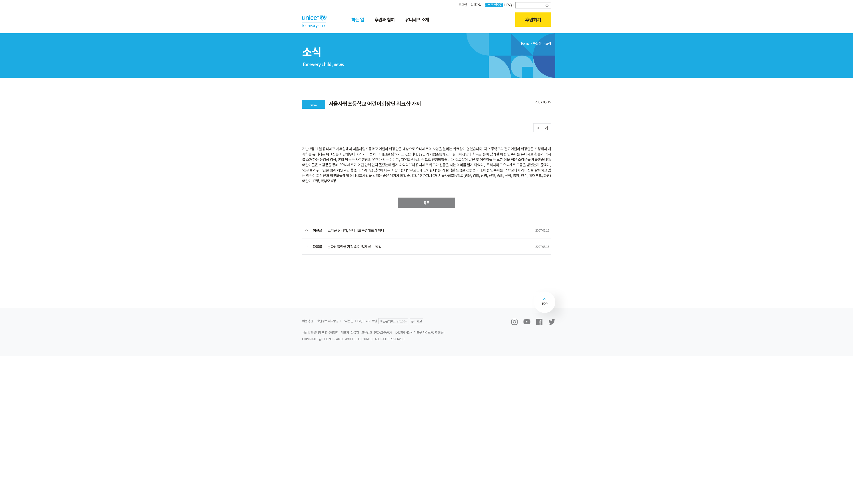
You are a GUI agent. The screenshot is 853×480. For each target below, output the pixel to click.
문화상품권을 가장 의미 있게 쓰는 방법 (354, 246)
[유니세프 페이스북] (539, 321)
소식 (548, 43)
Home (525, 43)
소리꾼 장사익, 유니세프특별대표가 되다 (355, 230)
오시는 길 (348, 321)
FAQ (509, 4)
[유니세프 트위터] (551, 321)
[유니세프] (314, 21)
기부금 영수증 (494, 4)
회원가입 (475, 4)
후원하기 (533, 19)
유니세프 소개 (417, 19)
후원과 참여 (385, 19)
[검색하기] (547, 5)
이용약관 (307, 321)
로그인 (463, 4)
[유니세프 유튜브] (526, 321)
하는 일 (357, 19)
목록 (426, 202)
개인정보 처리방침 (328, 321)
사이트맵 (371, 321)
